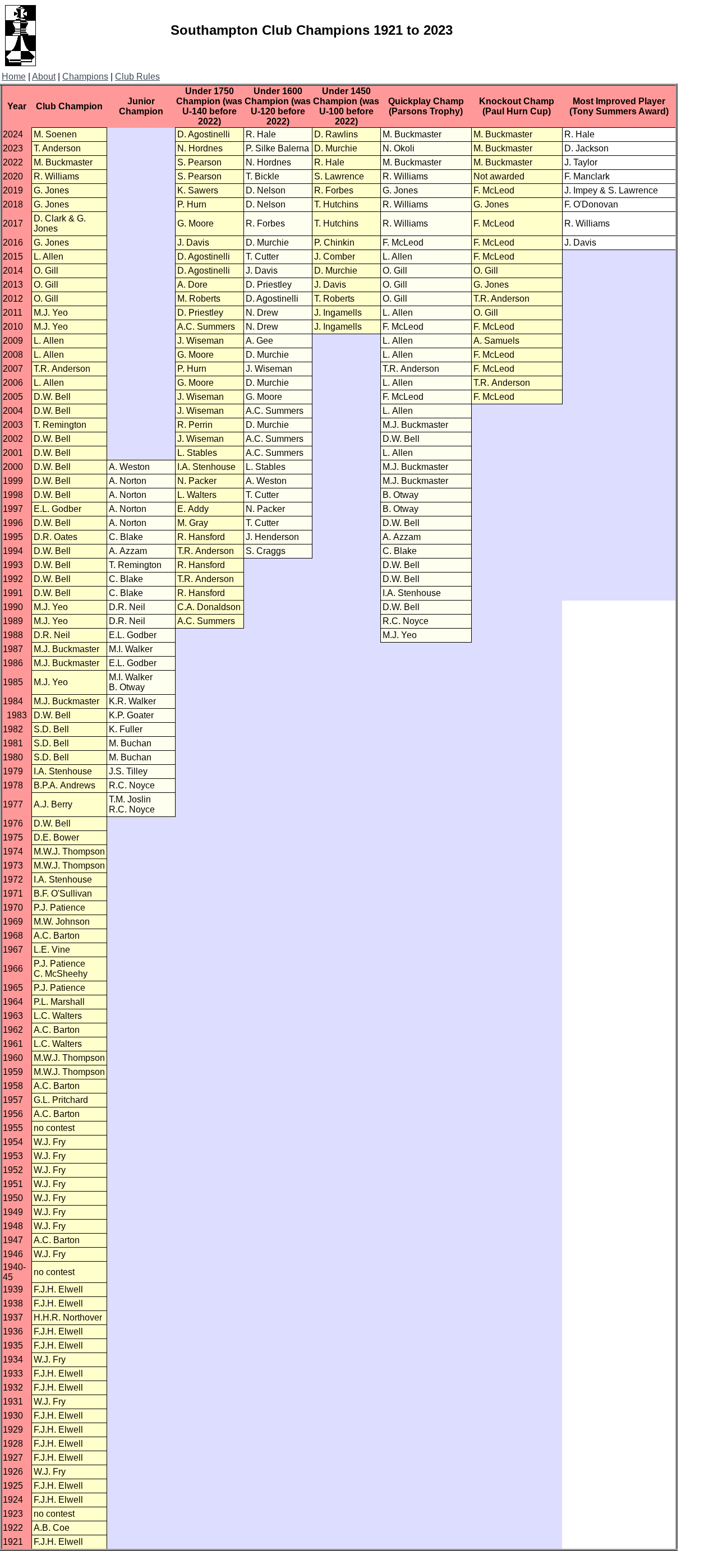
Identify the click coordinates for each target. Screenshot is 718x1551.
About (44, 76)
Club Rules (137, 76)
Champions (85, 76)
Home (14, 76)
